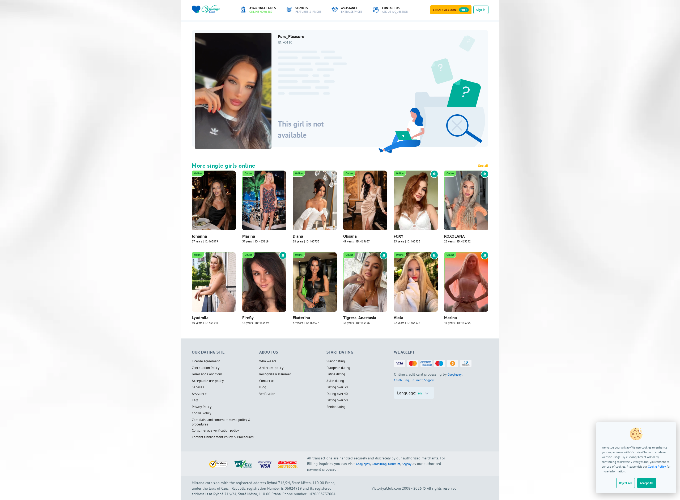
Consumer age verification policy (215, 430)
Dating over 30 (337, 387)
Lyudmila (200, 317)
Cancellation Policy (205, 368)
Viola (398, 317)
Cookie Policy (657, 466)
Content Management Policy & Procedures (222, 437)
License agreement (206, 361)
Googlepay (455, 374)
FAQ (195, 400)
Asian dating (335, 381)
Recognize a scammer (275, 374)
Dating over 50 (337, 400)
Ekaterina (301, 317)
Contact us (266, 381)
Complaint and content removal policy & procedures (221, 422)
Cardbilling (401, 380)
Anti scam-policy (271, 368)
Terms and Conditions (207, 374)
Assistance (199, 394)
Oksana (350, 236)
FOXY (398, 236)
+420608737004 (321, 494)
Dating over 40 (337, 394)
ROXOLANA (454, 236)
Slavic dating (335, 361)
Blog (262, 387)
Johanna (199, 236)
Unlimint (416, 380)
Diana (298, 236)
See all (483, 166)
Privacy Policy (201, 407)
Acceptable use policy (208, 381)
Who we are (268, 361)
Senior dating (336, 407)
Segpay (429, 380)
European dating (338, 368)
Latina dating (335, 374)
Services (198, 387)
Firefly (248, 317)
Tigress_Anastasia (359, 317)
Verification (267, 394)
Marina (248, 236)
